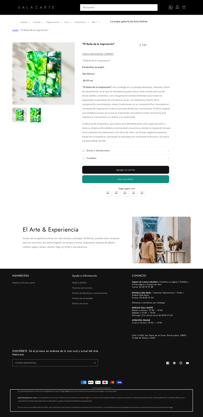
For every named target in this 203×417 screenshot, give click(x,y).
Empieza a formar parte (23, 282)
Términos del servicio (82, 288)
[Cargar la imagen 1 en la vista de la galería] (19, 115)
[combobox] (119, 7)
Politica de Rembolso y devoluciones (90, 293)
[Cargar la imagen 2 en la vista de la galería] (35, 115)
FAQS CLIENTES (79, 282)
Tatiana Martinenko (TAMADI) (98, 53)
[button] (15, 21)
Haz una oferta (125, 179)
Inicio (15, 30)
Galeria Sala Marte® (104, 388)
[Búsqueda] (154, 7)
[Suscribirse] (94, 362)
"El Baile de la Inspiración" (34, 30)
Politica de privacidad (82, 298)
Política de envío (80, 303)
